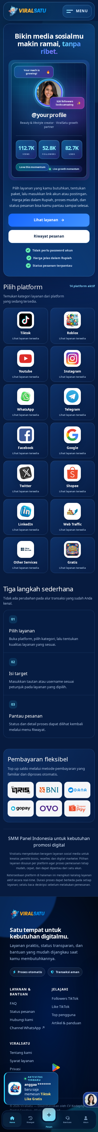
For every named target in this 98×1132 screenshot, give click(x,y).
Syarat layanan (22, 1060)
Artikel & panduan (66, 1022)
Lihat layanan (49, 219)
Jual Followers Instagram (21, 1080)
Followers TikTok (65, 998)
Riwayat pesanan (49, 236)
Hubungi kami (21, 1019)
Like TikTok (60, 1006)
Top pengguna (63, 1014)
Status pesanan (22, 1011)
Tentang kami (21, 1052)
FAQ (13, 1003)
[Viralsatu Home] (27, 11)
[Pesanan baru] (49, 1114)
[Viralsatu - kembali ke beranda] (27, 914)
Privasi (15, 1068)
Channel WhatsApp (27, 1027)
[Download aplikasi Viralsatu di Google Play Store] (56, 1067)
